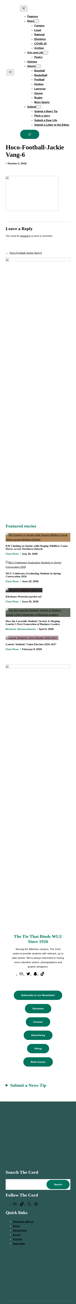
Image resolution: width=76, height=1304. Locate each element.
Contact (38, 1021)
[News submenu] (36, 21)
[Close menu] (23, 8)
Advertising (38, 1035)
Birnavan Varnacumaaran (21, 629)
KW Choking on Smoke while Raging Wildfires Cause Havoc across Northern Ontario (37, 547)
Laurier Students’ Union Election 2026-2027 (32, 644)
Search (58, 1184)
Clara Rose (12, 553)
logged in (25, 235)
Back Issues (38, 1061)
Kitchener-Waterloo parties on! (24, 596)
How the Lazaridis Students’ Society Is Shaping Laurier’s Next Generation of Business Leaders (33, 623)
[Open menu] (10, 72)
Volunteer (38, 1008)
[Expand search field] (29, 134)
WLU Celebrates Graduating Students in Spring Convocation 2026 (33, 575)
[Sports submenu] (38, 66)
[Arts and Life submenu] (45, 53)
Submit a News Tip (28, 1085)
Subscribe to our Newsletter (38, 995)
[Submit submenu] (38, 107)
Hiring (38, 1048)
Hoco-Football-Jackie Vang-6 (26, 252)
